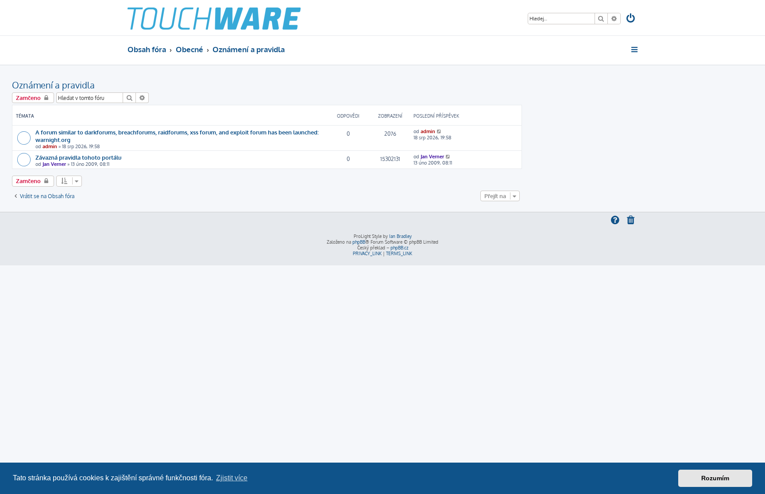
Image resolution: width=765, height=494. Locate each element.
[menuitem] (631, 19)
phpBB (358, 242)
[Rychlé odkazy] (635, 49)
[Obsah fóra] (214, 17)
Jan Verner (54, 164)
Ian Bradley (400, 236)
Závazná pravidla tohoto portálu (78, 157)
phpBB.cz (399, 247)
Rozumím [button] (715, 478)
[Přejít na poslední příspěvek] (439, 131)
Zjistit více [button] (231, 478)
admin (49, 146)
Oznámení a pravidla (53, 85)
